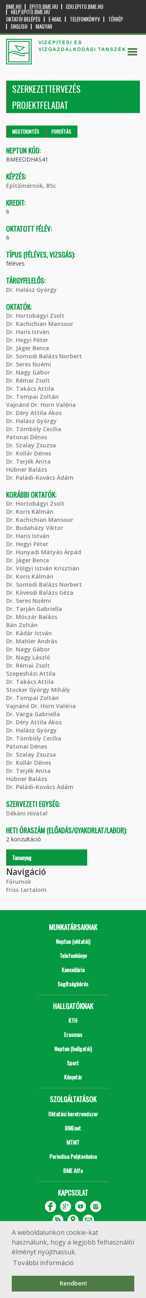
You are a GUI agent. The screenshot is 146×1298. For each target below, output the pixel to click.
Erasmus (73, 1034)
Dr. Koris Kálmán (30, 511)
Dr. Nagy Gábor (28, 372)
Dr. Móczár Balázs (31, 617)
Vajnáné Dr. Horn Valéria (41, 405)
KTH (73, 1020)
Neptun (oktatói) (73, 941)
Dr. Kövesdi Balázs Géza (39, 592)
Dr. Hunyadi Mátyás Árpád (43, 552)
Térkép (115, 19)
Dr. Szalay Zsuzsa (31, 445)
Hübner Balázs (26, 469)
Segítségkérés (73, 983)
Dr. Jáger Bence (27, 348)
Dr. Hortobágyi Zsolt (35, 315)
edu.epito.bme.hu (84, 6)
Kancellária (73, 969)
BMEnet (73, 1128)
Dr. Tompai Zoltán (32, 396)
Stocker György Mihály (38, 690)
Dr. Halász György (31, 290)
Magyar (44, 26)
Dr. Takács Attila (30, 388)
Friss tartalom (26, 890)
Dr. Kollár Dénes (28, 453)
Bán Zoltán (22, 625)
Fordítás (61, 131)
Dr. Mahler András (31, 641)
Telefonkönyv (85, 19)
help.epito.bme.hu (30, 12)
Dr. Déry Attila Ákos (34, 413)
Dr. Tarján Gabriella (34, 609)
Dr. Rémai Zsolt (28, 380)
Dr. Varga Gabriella (33, 714)
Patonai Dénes (26, 437)
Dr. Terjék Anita (28, 461)
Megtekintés (25, 131)
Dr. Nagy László (28, 657)
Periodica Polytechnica (73, 1156)
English (19, 26)
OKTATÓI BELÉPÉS (23, 19)
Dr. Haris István (27, 332)
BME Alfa (73, 1170)
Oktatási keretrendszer (73, 1113)
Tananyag (22, 857)
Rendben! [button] (73, 1283)
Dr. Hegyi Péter (27, 340)
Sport (73, 1062)
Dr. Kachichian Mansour (39, 324)
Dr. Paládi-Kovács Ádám (39, 477)
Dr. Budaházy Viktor (34, 528)
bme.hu (13, 6)
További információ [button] (43, 1262)
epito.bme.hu (44, 6)
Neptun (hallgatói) (73, 1048)
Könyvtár (73, 1076)
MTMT (73, 1142)
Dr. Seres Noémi (28, 364)
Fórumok (18, 881)
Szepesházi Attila (31, 673)
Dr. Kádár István (29, 633)
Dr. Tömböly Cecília (33, 429)
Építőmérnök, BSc (31, 185)
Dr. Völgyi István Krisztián (42, 568)
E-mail (55, 19)
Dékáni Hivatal (26, 813)
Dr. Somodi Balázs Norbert (44, 356)
